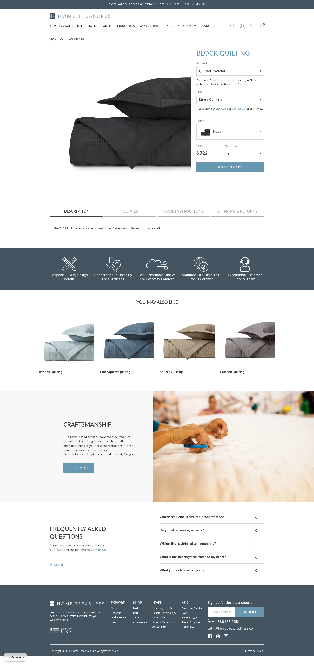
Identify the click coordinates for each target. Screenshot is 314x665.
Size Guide (222, 108)
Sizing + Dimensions (164, 622)
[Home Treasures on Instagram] (226, 636)
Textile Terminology (164, 613)
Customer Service (192, 608)
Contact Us (238, 108)
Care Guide (158, 617)
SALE (168, 26)
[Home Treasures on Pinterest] (218, 636)
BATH (92, 26)
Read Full (57, 565)
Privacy (260, 651)
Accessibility (159, 626)
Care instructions (184, 211)
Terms (248, 651)
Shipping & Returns (237, 211)
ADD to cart (230, 167)
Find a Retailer (119, 617)
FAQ (58, 550)
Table (136, 617)
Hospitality (188, 626)
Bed (61, 39)
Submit (250, 612)
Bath (136, 613)
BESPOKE (207, 26)
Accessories (140, 622)
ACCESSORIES (150, 26)
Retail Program (190, 617)
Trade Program (191, 622)
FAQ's (185, 613)
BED (80, 26)
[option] (120, 114)
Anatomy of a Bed (163, 608)
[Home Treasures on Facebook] (210, 636)
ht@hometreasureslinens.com (233, 628)
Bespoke (116, 613)
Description (77, 211)
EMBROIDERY (125, 26)
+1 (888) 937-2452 (225, 621)
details (130, 211)
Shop (53, 39)
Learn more (79, 468)
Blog (113, 622)
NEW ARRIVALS (61, 26)
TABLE (106, 26)
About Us (116, 608)
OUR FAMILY (186, 26)
